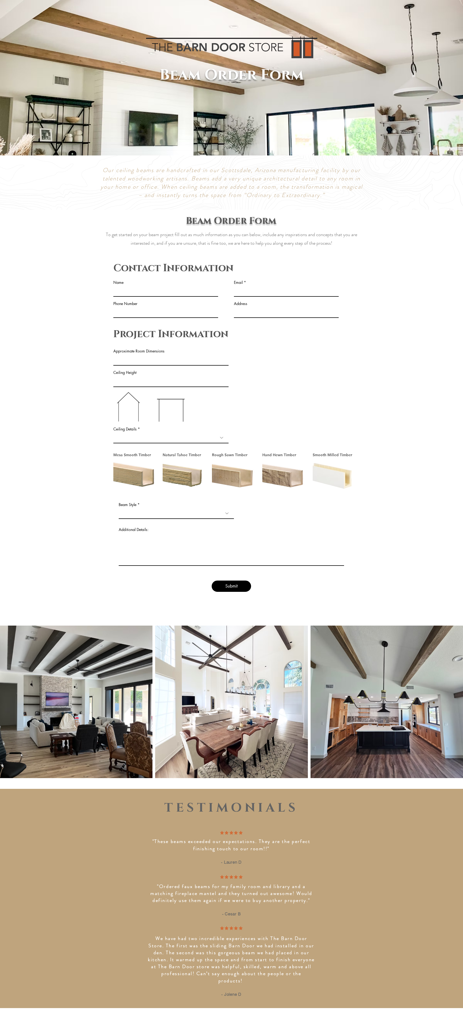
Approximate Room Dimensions (139, 351)
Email (238, 282)
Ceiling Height (124, 372)
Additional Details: (133, 530)
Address (240, 304)
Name (118, 282)
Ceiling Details (125, 429)
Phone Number (125, 304)
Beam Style (127, 505)
